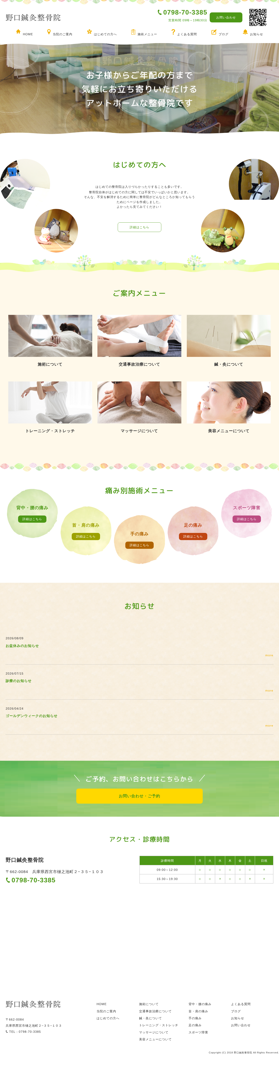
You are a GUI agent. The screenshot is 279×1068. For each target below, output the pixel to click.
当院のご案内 (62, 34)
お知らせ (256, 34)
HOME (28, 34)
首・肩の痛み (198, 1011)
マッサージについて (153, 1032)
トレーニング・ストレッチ (158, 1025)
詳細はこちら (139, 227)
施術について (149, 1004)
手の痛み (195, 1018)
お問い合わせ (226, 17)
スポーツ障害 (198, 1032)
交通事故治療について (155, 1011)
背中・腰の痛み (200, 1004)
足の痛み (195, 1025)
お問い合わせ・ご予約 (139, 796)
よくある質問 (187, 34)
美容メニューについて (155, 1039)
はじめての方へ (105, 34)
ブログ (223, 34)
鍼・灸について (150, 1018)
